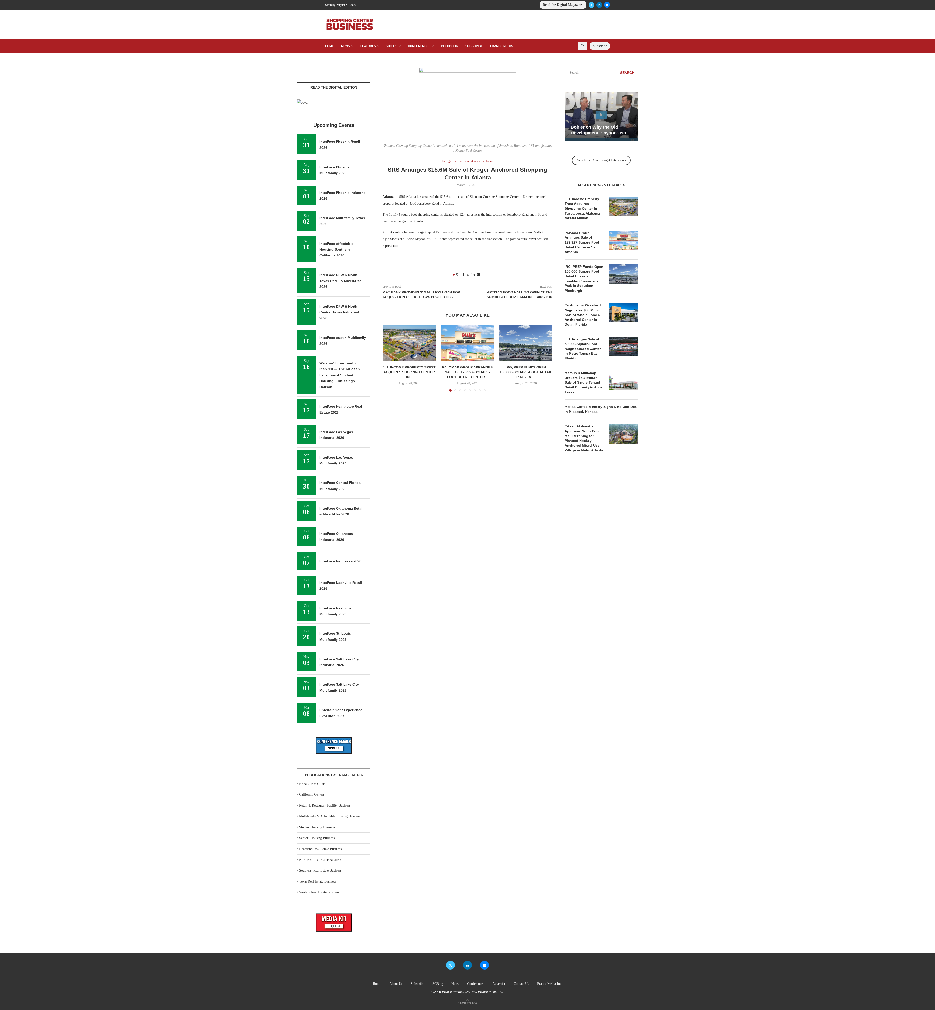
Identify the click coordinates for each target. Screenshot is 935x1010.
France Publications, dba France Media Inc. (473, 992)
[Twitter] (591, 5)
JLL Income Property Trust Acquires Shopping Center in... (409, 372)
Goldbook (449, 46)
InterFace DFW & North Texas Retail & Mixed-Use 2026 (340, 281)
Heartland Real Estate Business (320, 849)
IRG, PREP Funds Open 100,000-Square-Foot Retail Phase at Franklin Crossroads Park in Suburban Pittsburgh (584, 279)
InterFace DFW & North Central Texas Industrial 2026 (339, 312)
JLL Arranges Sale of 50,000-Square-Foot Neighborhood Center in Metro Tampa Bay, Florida (583, 348)
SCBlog (437, 984)
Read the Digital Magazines (563, 5)
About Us (395, 984)
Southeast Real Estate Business (320, 870)
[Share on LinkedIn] (473, 275)
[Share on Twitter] (468, 275)
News (345, 46)
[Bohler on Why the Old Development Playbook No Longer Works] (601, 116)
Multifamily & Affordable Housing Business (329, 816)
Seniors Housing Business (317, 838)
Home (329, 46)
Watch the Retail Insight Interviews (601, 160)
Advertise (498, 984)
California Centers (311, 794)
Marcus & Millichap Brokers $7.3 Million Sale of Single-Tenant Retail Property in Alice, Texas (584, 382)
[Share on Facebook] (463, 275)
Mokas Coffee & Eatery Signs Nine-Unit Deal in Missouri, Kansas (601, 409)
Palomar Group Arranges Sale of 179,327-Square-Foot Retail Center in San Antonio (582, 242)
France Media (501, 46)
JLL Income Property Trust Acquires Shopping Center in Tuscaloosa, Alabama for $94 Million (582, 208)
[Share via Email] (478, 275)
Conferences (419, 46)
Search (627, 73)
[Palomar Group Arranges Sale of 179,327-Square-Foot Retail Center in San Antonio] (467, 343)
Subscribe (474, 46)
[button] (389, 358)
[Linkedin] (599, 5)
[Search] (582, 46)
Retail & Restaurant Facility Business (324, 805)
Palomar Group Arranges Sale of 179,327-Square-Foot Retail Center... (467, 372)
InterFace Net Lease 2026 (340, 561)
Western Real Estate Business (319, 892)
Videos (391, 46)
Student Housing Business (317, 827)
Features (368, 46)
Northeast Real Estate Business (320, 860)
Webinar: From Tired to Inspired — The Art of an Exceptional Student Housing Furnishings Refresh (339, 375)
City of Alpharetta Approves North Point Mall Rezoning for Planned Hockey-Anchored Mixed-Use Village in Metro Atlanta (584, 438)
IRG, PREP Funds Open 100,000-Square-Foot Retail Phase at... (526, 372)
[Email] (607, 5)
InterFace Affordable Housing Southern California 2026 (336, 249)
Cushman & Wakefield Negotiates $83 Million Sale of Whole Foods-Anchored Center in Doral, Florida (583, 314)
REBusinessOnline (312, 784)
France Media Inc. (549, 984)
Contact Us (521, 984)
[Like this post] (457, 275)
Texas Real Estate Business (317, 881)
